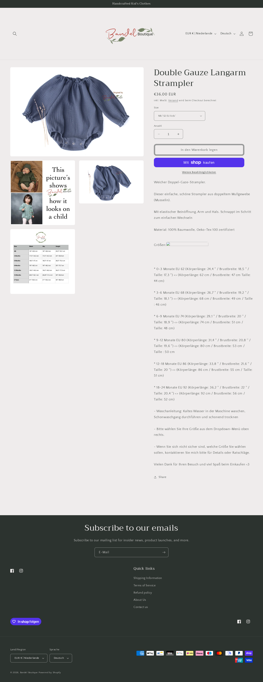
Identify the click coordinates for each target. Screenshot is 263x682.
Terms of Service (145, 585)
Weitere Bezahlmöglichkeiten (199, 172)
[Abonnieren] (163, 552)
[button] (14, 33)
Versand (173, 100)
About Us (140, 600)
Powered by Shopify (50, 672)
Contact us (141, 607)
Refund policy (143, 592)
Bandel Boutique (29, 672)
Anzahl (158, 125)
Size (156, 107)
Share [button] (162, 477)
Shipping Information (148, 578)
